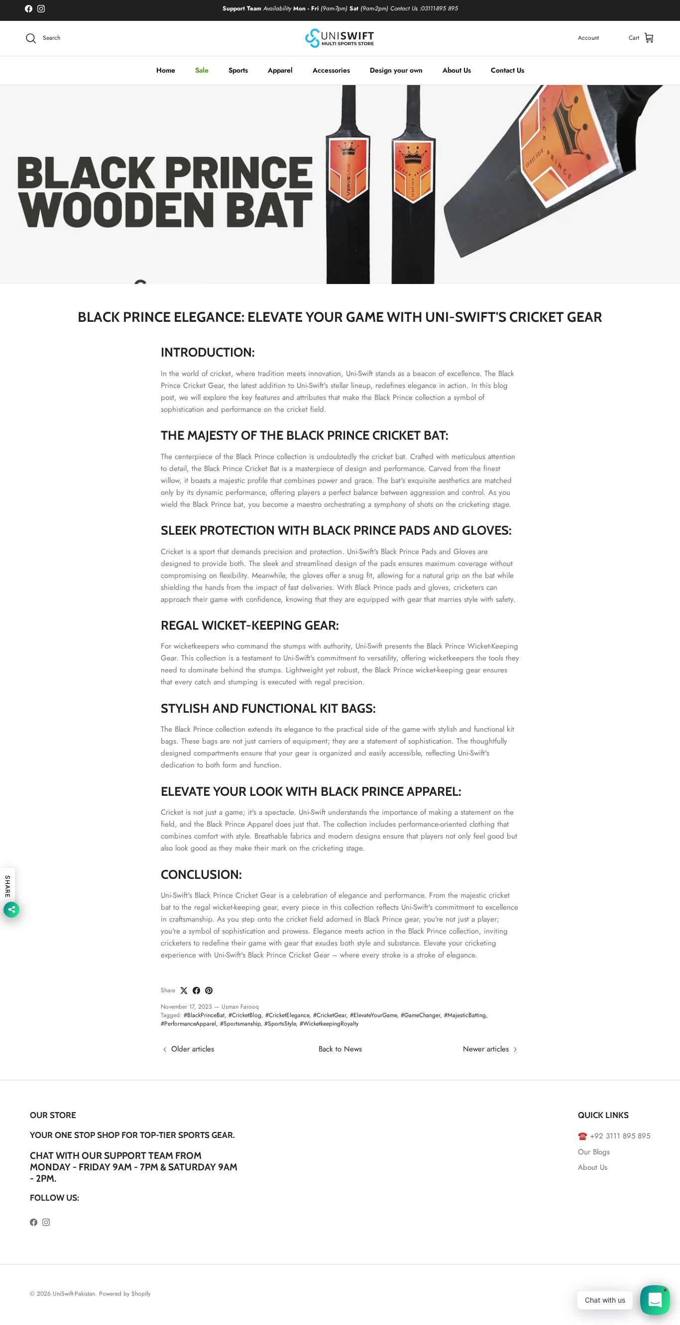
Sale (202, 70)
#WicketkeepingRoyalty (329, 1023)
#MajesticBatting (465, 1015)
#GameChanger (420, 1015)
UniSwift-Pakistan (74, 1293)
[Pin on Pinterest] (209, 990)
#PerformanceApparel (188, 1023)
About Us (457, 70)
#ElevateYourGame (373, 1015)
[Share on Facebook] (196, 990)
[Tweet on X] (184, 990)
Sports (238, 70)
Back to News (340, 1048)
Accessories (331, 70)
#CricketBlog (244, 1015)
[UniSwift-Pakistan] (340, 38)
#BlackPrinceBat (204, 1015)
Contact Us (507, 70)
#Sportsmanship (240, 1023)
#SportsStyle (280, 1023)
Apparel (280, 70)
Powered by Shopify (124, 1293)
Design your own (396, 70)
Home (165, 70)
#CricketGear (329, 1015)
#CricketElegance (287, 1015)
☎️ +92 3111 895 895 (614, 1136)
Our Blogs (594, 1151)
